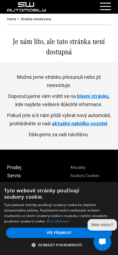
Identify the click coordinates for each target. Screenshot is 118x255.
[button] (59, 245)
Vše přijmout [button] (59, 232)
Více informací (58, 221)
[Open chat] (102, 242)
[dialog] (59, 218)
